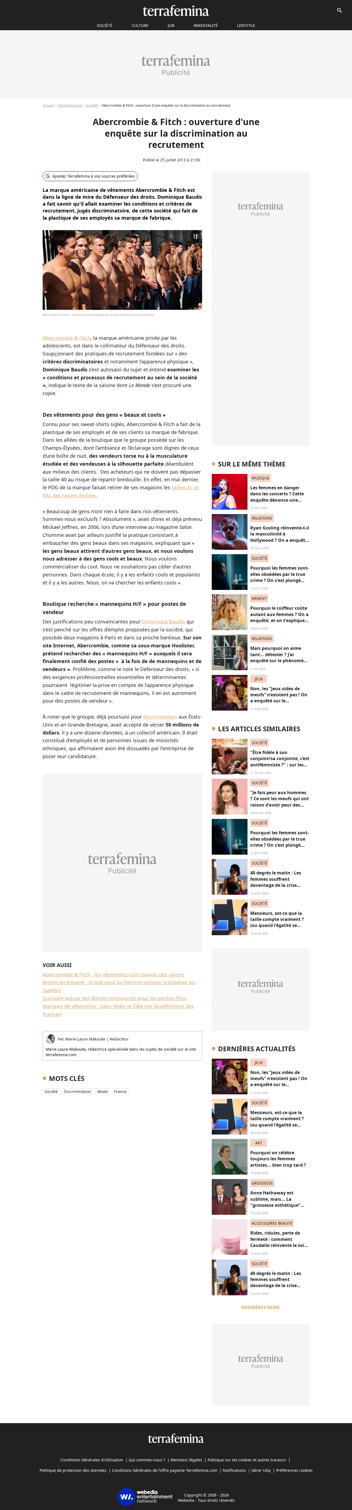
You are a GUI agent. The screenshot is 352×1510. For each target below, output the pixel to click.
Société (92, 105)
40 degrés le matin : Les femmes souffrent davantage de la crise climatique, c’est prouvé (276, 882)
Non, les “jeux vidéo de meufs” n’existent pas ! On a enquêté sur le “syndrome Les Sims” (278, 698)
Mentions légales (186, 1459)
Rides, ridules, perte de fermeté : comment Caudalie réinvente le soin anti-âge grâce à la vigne (278, 1242)
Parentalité (206, 25)
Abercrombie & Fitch (66, 338)
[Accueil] (176, 10)
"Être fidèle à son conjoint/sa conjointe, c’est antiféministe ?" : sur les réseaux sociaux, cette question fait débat (279, 764)
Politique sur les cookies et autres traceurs (247, 1459)
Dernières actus (70, 105)
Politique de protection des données (73, 1470)
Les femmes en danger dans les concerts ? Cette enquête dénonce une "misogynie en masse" (277, 497)
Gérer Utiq (261, 1470)
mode (102, 1091)
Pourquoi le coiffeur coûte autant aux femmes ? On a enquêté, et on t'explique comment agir (279, 617)
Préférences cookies (294, 1470)
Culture (140, 25)
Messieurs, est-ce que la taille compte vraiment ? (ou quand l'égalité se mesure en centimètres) (277, 922)
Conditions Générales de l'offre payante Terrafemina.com (164, 1470)
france (120, 1091)
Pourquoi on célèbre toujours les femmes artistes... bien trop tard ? (278, 1159)
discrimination (160, 716)
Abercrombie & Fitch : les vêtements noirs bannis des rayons (113, 974)
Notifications (234, 1470)
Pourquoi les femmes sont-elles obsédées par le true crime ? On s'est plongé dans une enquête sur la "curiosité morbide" (279, 580)
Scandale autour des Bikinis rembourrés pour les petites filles (114, 998)
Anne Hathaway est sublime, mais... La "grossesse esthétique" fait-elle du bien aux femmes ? (275, 1205)
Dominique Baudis (163, 621)
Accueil (48, 105)
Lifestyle (246, 25)
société (104, 25)
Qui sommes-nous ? (147, 1459)
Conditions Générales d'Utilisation (92, 1459)
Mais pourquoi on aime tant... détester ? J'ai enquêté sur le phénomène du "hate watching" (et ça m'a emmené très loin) (279, 660)
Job (171, 25)
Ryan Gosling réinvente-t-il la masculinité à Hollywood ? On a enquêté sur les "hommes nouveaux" (279, 540)
